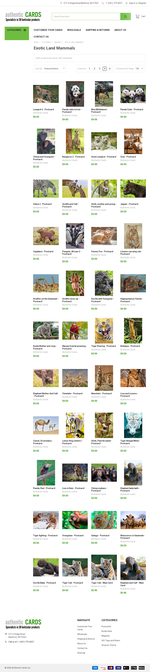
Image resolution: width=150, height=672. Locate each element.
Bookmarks (107, 631)
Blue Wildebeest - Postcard (99, 110)
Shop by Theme (109, 645)
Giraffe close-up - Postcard (70, 300)
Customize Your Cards (48, 30)
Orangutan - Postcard (72, 535)
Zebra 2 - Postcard (42, 204)
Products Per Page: (125, 68)
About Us (120, 30)
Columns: (82, 68)
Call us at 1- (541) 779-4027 (21, 642)
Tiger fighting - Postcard (45, 535)
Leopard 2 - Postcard (43, 109)
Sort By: (39, 68)
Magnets (106, 636)
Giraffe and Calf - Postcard (70, 205)
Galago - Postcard (100, 535)
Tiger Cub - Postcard (72, 583)
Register (142, 3)
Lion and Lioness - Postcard (129, 394)
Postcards (106, 626)
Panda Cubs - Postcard (131, 109)
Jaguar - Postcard (129, 204)
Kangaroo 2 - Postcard (73, 157)
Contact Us (41, 36)
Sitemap (81, 653)
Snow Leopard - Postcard (103, 157)
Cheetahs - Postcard (72, 393)
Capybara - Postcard (43, 251)
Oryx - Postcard (128, 157)
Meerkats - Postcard (101, 393)
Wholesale (74, 30)
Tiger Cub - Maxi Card (102, 583)
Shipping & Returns (98, 30)
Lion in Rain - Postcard (73, 488)
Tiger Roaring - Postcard (103, 346)
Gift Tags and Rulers (111, 640)
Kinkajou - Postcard (130, 346)
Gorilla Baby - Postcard (44, 583)
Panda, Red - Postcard (44, 488)
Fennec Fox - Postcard (102, 251)
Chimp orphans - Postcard (99, 489)
